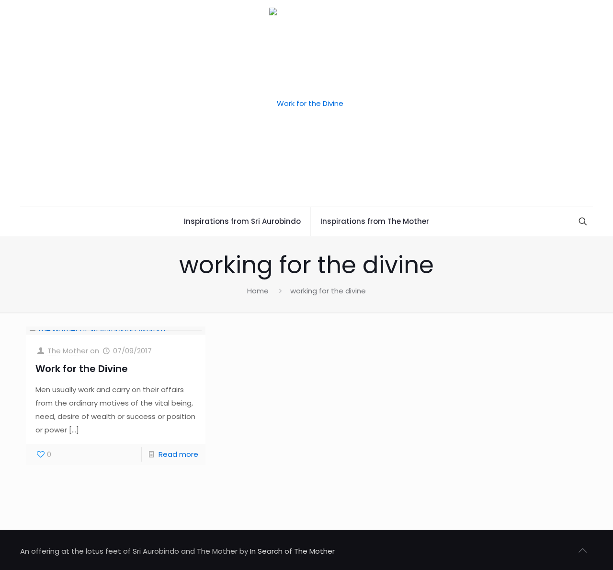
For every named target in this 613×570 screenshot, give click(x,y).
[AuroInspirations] (306, 103)
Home (258, 291)
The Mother (67, 351)
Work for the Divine (81, 368)
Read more (178, 454)
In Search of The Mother (292, 551)
